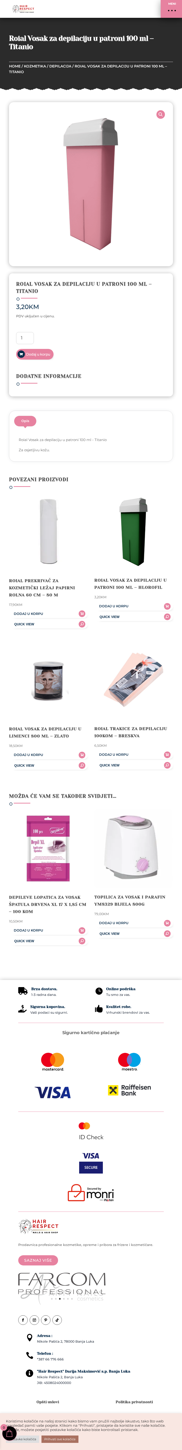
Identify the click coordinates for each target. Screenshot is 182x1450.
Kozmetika (35, 66)
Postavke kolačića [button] (22, 1439)
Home (15, 66)
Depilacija (60, 66)
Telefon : (45, 1353)
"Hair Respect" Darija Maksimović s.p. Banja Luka (83, 1371)
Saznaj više (38, 1260)
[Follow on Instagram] (34, 1320)
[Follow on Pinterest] (45, 1320)
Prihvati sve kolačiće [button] (60, 1439)
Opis (25, 421)
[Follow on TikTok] (57, 1320)
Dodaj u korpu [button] (28, 614)
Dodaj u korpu (38, 354)
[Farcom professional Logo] (62, 1293)
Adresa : (44, 1335)
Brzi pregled (48, 624)
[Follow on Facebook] (23, 1320)
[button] (171, 9)
